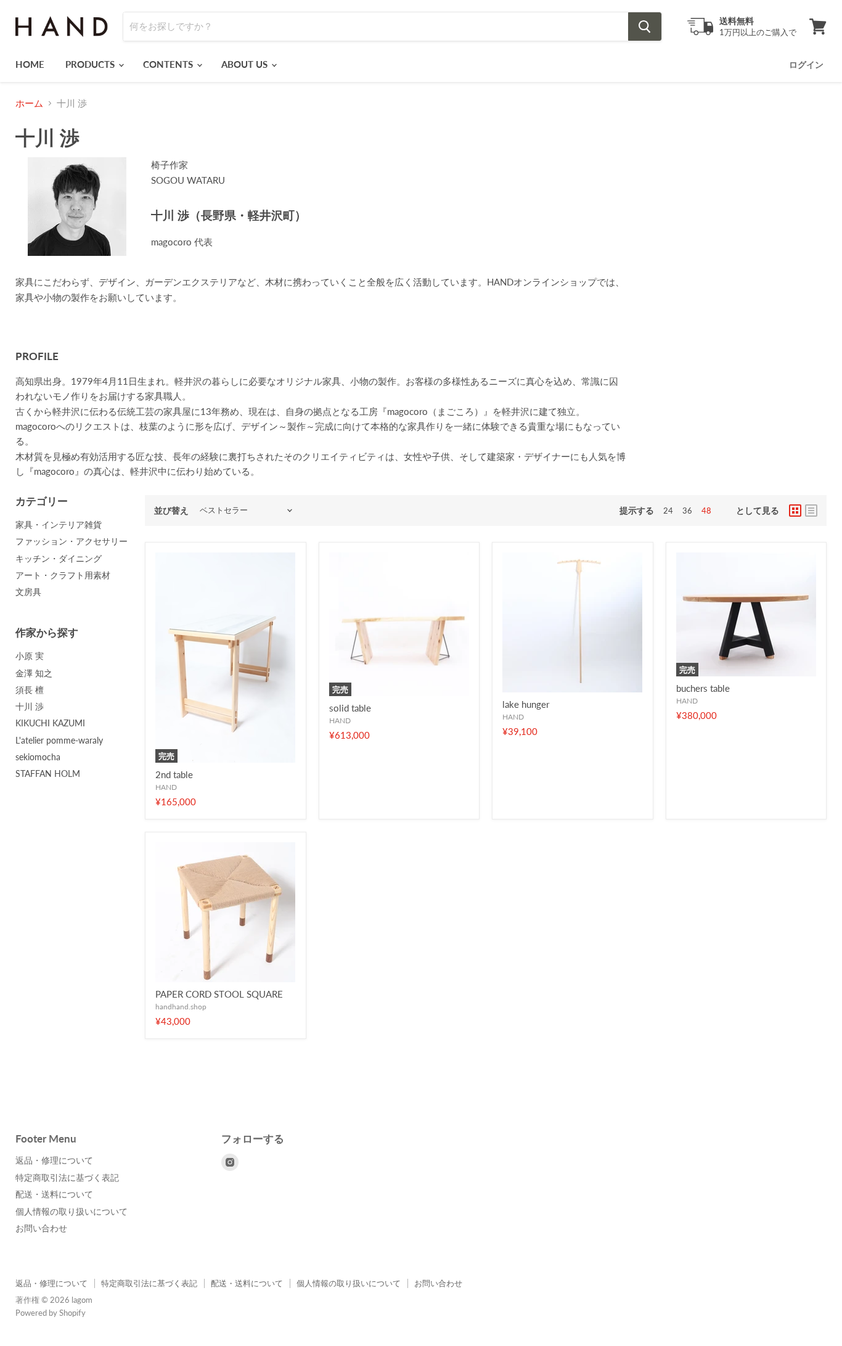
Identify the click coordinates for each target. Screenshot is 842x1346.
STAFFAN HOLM (47, 773)
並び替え (171, 510)
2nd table (174, 774)
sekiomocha (37, 757)
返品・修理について (54, 1160)
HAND (166, 787)
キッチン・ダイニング (58, 558)
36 (687, 510)
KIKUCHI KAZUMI (50, 723)
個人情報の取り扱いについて (71, 1211)
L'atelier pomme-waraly (59, 740)
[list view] (811, 510)
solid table (350, 707)
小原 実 (29, 655)
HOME (29, 64)
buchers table (703, 688)
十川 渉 (29, 706)
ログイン (806, 64)
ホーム (29, 103)
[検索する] (644, 26)
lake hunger (525, 704)
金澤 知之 (33, 673)
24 (668, 510)
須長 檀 (29, 689)
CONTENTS (169, 64)
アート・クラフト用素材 (62, 575)
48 (706, 510)
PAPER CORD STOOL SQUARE (219, 993)
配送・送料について (54, 1194)
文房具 (28, 591)
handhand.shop (180, 1006)
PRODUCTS (91, 64)
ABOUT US (245, 64)
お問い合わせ (41, 1228)
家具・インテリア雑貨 (58, 524)
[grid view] (795, 510)
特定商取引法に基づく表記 (67, 1177)
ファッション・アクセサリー (71, 541)
